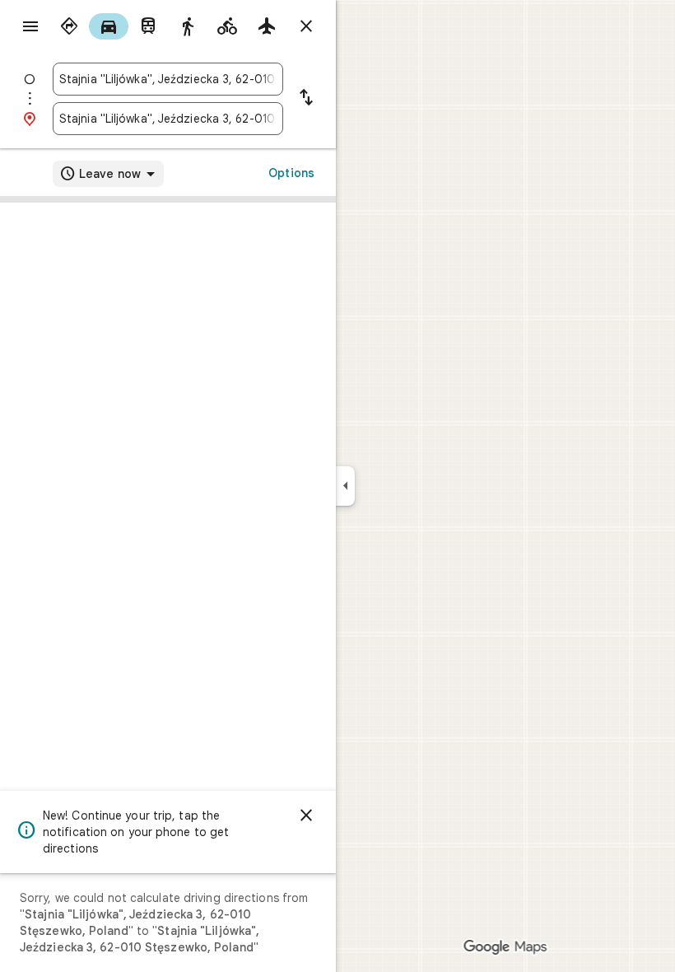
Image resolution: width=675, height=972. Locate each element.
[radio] (69, 26)
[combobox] (168, 79)
